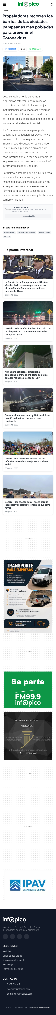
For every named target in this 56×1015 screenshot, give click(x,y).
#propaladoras (44, 232)
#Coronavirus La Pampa (26, 232)
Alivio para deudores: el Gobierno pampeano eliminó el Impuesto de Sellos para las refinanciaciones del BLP (26, 375)
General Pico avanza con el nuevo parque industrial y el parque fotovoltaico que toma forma (27, 505)
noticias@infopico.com (18, 989)
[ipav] (28, 885)
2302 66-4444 (14, 984)
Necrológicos (9, 964)
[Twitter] (19, 936)
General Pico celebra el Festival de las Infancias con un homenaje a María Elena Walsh (26, 461)
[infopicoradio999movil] (28, 689)
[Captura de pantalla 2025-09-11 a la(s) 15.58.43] (28, 736)
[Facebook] (5, 936)
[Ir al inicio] (28, 4)
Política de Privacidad (41, 1007)
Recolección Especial (13, 960)
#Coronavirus (9, 232)
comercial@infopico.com (19, 993)
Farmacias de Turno (13, 969)
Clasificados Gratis (12, 955)
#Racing (7, 237)
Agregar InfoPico (29, 216)
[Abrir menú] (4, 4)
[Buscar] (52, 4)
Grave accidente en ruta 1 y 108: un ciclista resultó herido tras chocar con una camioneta (27, 418)
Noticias (7, 951)
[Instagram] (12, 936)
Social (6, 11)
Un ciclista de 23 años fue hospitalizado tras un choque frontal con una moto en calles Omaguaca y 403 (28, 331)
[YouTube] (26, 936)
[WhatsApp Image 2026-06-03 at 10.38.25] (28, 596)
